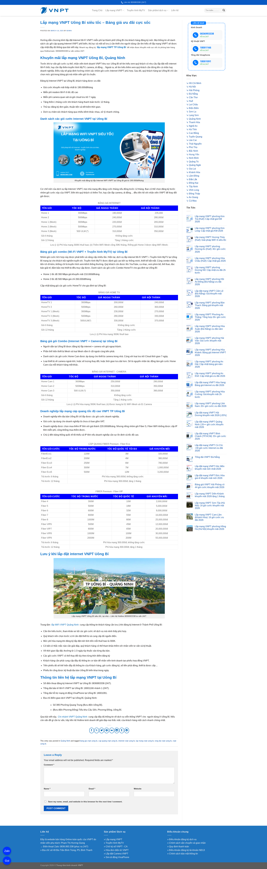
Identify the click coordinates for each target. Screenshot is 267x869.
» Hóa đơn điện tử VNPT (116, 850)
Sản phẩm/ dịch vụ (157, 10)
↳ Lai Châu (192, 104)
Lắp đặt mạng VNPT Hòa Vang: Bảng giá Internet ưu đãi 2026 (210, 383)
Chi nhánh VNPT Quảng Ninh (72, 717)
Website (137, 789)
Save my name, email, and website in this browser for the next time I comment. (85, 801)
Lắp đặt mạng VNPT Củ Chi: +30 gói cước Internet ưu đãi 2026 (209, 448)
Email (92, 789)
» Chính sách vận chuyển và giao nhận (186, 843)
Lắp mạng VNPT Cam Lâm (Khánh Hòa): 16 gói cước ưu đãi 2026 (209, 517)
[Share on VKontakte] (111, 730)
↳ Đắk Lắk (191, 179)
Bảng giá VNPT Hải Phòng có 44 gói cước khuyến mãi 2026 (209, 485)
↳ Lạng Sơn (192, 115)
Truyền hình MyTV (136, 10)
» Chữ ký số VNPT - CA (116, 846)
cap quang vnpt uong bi (107, 741)
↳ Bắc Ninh (192, 151)
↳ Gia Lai (191, 169)
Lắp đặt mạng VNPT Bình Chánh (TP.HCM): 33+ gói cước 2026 (210, 436)
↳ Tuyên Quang (194, 136)
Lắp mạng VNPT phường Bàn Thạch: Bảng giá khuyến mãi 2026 (210, 305)
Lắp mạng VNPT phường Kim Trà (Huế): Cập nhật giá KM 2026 (209, 219)
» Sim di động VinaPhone (116, 857)
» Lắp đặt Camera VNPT (116, 853)
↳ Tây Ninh (192, 186)
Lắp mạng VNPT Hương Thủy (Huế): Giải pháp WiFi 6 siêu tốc (210, 238)
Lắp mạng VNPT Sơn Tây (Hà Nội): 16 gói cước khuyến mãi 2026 (210, 505)
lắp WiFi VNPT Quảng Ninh (65, 625)
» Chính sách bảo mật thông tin (182, 853)
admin (69, 30)
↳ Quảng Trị (192, 161)
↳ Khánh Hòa (193, 172)
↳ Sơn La (191, 111)
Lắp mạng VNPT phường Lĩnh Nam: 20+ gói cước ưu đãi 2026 (210, 404)
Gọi (7, 860)
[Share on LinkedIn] (116, 730)
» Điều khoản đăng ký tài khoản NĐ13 (186, 850)
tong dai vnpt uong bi (163, 741)
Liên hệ (175, 10)
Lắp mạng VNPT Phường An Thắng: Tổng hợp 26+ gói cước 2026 (210, 317)
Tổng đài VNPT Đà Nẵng (207, 457)
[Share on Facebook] (91, 730)
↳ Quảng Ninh (193, 119)
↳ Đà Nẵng (192, 94)
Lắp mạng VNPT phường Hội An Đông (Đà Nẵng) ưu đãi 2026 (209, 282)
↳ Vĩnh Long (192, 190)
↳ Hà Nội (191, 86)
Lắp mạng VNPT (113, 10)
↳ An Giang (192, 197)
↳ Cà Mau (191, 201)
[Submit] (223, 10)
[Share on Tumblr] (121, 730)
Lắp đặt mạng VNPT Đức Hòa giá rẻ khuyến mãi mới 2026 (210, 476)
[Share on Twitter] (101, 730)
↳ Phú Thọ (191, 147)
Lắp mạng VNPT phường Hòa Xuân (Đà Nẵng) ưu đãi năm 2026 (210, 329)
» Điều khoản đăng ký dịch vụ (181, 839)
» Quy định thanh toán (178, 846)
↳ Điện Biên (192, 108)
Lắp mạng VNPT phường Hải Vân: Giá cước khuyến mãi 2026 (209, 340)
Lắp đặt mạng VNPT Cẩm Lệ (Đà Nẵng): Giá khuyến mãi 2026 (209, 293)
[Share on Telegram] (126, 730)
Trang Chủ (97, 10)
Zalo (7, 850)
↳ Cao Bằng (192, 133)
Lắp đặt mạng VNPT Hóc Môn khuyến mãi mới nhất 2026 (209, 467)
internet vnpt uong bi (126, 741)
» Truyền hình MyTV (114, 843)
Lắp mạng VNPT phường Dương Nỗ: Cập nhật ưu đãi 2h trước (210, 270)
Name (47, 789)
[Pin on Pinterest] (106, 730)
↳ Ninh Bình (192, 158)
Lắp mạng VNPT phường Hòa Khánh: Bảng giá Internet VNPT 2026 (210, 352)
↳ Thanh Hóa (193, 122)
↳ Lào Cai (191, 140)
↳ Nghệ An (191, 126)
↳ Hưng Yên (192, 154)
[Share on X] (96, 730)
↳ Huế (189, 101)
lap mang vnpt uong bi (145, 741)
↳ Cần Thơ (192, 97)
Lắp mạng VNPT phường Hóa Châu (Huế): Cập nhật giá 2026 (210, 259)
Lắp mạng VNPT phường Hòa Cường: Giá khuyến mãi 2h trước (210, 394)
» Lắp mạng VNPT (113, 839)
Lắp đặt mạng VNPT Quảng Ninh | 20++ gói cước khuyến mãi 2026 (209, 424)
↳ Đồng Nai (192, 183)
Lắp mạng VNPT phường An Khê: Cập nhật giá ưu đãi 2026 (210, 374)
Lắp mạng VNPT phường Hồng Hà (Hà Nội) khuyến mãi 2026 (210, 527)
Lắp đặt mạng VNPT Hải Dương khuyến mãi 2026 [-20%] (210, 413)
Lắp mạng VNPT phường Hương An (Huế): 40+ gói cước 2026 (210, 249)
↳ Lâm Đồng (192, 176)
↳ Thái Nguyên (194, 144)
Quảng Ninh (65, 741)
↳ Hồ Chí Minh (193, 83)
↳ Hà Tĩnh (191, 129)
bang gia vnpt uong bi (88, 741)
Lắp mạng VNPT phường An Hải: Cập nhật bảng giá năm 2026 (209, 364)
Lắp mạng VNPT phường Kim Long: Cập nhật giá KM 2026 (209, 229)
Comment (49, 765)
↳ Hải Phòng (192, 90)
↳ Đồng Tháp (193, 193)
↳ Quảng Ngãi (193, 165)
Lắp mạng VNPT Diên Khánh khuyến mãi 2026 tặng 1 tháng (210, 495)
